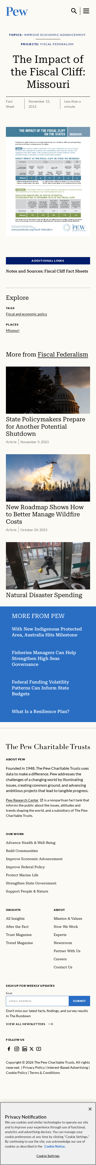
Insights (13, 910)
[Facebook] (9, 1049)
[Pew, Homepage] (17, 11)
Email (9, 993)
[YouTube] (39, 1049)
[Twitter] (32, 1049)
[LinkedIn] (25, 1049)
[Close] (90, 1109)
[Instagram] (17, 1049)
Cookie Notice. (54, 1146)
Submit (79, 1001)
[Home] (48, 746)
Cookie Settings (48, 1156)
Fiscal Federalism (63, 354)
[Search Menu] (74, 11)
